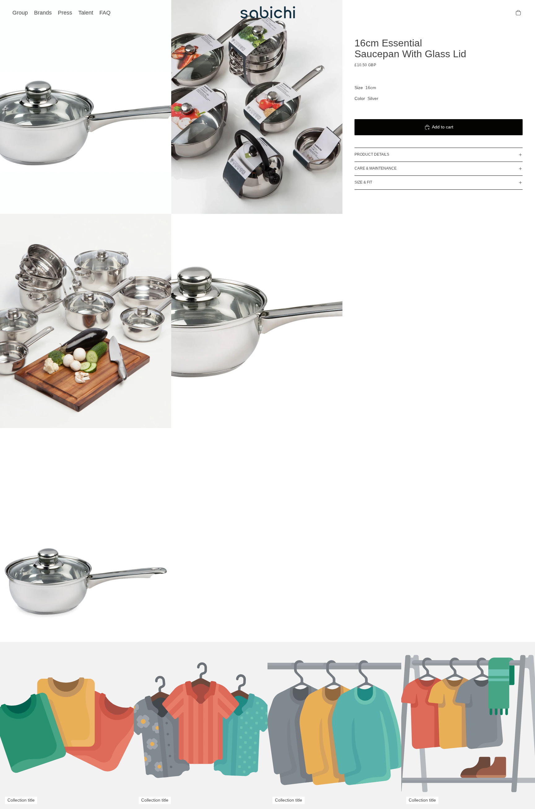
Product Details (371, 154)
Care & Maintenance (375, 168)
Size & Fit (363, 182)
